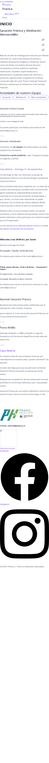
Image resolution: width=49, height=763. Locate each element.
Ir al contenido (6, 1)
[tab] (6, 97)
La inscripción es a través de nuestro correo (19, 225)
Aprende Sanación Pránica (15, 299)
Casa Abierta (7, 350)
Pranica (7, 9)
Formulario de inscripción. (22, 228)
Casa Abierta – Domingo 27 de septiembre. (21, 169)
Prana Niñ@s (7, 327)
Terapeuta (37, 155)
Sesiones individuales (10, 141)
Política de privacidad (7, 448)
